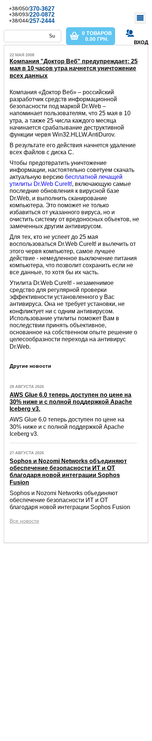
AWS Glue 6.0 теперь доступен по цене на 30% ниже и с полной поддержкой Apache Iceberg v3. (71, 402)
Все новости (24, 521)
